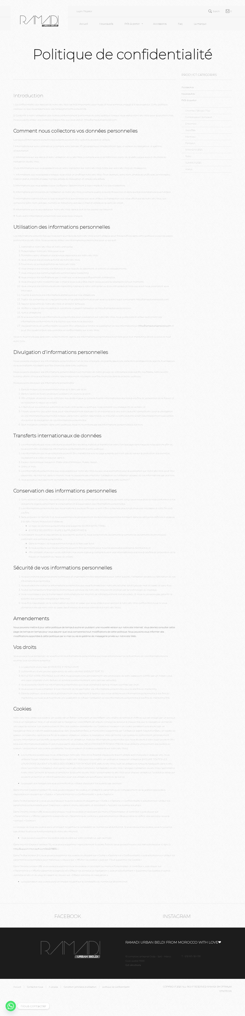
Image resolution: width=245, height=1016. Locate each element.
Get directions (133, 965)
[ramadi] (39, 17)
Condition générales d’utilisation (80, 987)
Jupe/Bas (190, 130)
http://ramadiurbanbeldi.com (154, 325)
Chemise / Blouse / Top (197, 110)
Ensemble (191, 123)
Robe (188, 156)
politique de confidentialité (116, 987)
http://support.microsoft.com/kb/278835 (35, 848)
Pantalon (190, 143)
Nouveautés (106, 23)
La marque (200, 23)
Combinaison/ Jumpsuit (198, 117)
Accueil (83, 23)
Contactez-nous (35, 987)
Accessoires (160, 23)
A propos (53, 987)
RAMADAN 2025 (194, 149)
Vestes (188, 169)
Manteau (190, 136)
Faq (180, 23)
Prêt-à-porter (132, 23)
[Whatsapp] (11, 1006)
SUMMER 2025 (193, 162)
